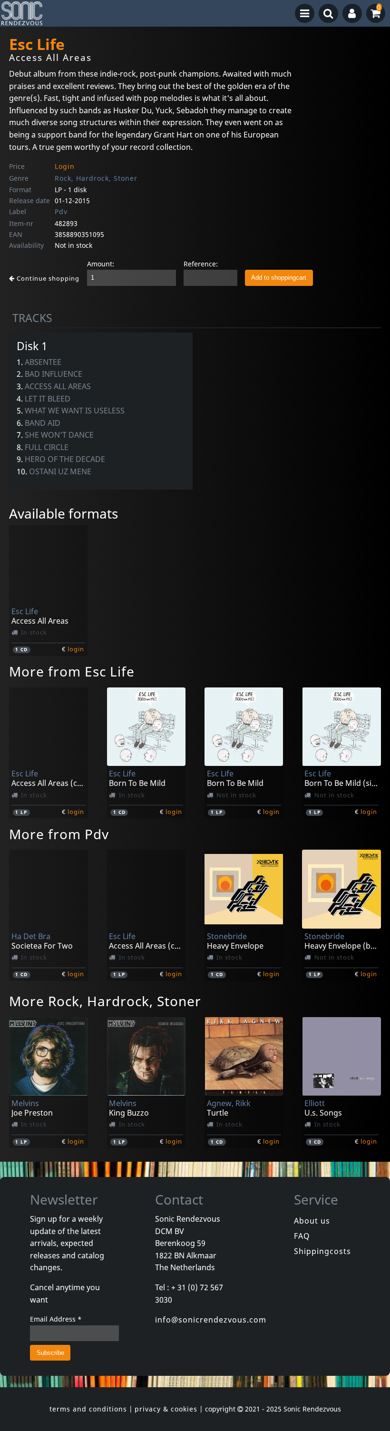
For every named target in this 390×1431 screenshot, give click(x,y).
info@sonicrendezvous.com (210, 1319)
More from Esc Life (72, 671)
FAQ (302, 1236)
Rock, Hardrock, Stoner (96, 178)
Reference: (201, 263)
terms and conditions (88, 1408)
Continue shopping (47, 278)
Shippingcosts (322, 1251)
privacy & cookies (166, 1408)
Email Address (56, 1318)
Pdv (61, 211)
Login (65, 166)
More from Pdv (59, 834)
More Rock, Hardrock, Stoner (105, 1001)
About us (312, 1220)
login (76, 649)
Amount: (100, 263)
